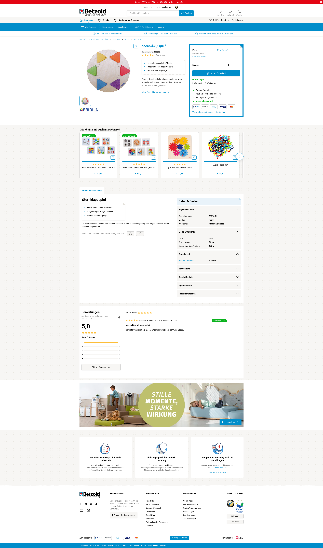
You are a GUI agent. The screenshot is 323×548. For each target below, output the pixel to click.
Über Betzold (188, 501)
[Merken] (135, 46)
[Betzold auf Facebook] (80, 504)
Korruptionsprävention (130, 545)
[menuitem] (214, 20)
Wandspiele (137, 39)
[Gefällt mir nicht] (140, 233)
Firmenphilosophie (190, 504)
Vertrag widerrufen (179, 538)
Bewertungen (153, 545)
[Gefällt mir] (130, 233)
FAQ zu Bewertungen (101, 367)
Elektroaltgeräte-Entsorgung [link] (157, 522)
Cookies (163, 545)
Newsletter (150, 501)
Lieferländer (150, 511)
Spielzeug (116, 39)
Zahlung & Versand (153, 508)
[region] (161, 248)
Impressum (83, 545)
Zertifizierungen (189, 515)
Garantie (149, 526)
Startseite (83, 39)
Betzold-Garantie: (186, 260)
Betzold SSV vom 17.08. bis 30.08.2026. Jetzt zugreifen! (159, 2)
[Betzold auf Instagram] (85, 504)
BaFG (143, 545)
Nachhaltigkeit (189, 511)
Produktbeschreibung (92, 190)
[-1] (220, 65)
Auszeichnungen (189, 519)
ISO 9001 (235, 522)
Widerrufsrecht (113, 545)
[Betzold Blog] (88, 510)
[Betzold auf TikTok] (96, 504)
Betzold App (150, 515)
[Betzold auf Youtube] (81, 510)
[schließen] (321, 2)
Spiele (127, 39)
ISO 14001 (235, 516)
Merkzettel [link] (150, 519)
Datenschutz (95, 545)
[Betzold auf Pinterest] (91, 504)
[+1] (237, 65)
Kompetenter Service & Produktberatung (158, 7)
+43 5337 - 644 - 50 (218, 468)
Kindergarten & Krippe (100, 39)
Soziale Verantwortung (192, 508)
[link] (230, 13)
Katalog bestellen (152, 504)
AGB (104, 545)
